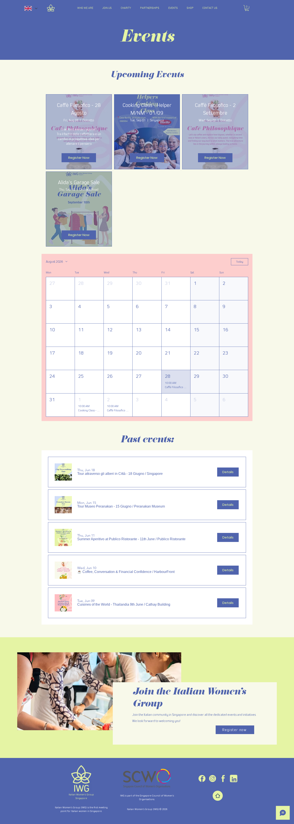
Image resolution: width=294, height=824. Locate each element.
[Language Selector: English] (30, 8)
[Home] (218, 796)
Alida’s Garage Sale (79, 182)
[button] (246, 8)
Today (239, 262)
